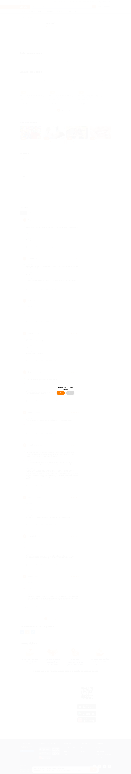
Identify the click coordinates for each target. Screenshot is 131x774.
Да (60, 393)
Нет (70, 393)
